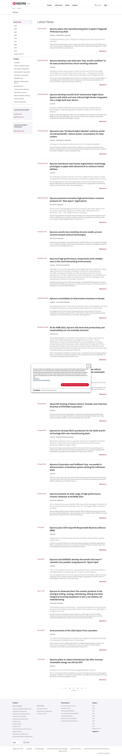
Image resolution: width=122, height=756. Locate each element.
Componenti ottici (16, 731)
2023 (15, 35)
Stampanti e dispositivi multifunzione (21, 709)
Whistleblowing (39, 748)
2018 (15, 51)
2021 (15, 41)
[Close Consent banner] (88, 366)
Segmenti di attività (66, 708)
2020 (15, 44)
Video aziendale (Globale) (67, 711)
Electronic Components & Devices (21, 82)
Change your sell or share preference (41, 380)
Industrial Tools (18, 78)
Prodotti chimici (16, 721)
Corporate (17, 62)
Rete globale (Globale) (66, 716)
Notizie (67, 5)
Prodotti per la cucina (42, 708)
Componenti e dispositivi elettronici (21, 714)
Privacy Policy (36, 378)
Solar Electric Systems (20, 92)
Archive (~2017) (18, 54)
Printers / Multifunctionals (21, 65)
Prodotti (49, 5)
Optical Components (20, 102)
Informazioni (58, 5)
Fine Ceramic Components (21, 69)
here (85, 372)
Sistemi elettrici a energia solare (20, 734)
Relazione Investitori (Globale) (68, 718)
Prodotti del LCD (16, 726)
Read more (102, 51)
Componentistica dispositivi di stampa (21, 729)
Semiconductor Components (22, 72)
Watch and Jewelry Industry (22, 95)
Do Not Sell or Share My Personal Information (96, 748)
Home (13, 8)
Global (27, 742)
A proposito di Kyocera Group (68, 706)
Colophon (29, 748)
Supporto (75, 5)
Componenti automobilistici (19, 716)
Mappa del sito (63, 751)
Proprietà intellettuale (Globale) (68, 721)
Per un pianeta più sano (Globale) (69, 713)
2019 (15, 48)
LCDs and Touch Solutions (21, 89)
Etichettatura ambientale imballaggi (57, 748)
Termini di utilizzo (76, 748)
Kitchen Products (19, 98)
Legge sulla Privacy (18, 748)
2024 (15, 32)
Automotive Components (21, 75)
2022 (15, 38)
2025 (15, 29)
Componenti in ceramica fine (19, 711)
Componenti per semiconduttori (20, 719)
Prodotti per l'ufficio (42, 713)
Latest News (17, 22)
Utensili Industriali (16, 724)
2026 (15, 26)
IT (107, 5)
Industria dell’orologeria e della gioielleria (22, 736)
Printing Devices (18, 86)
